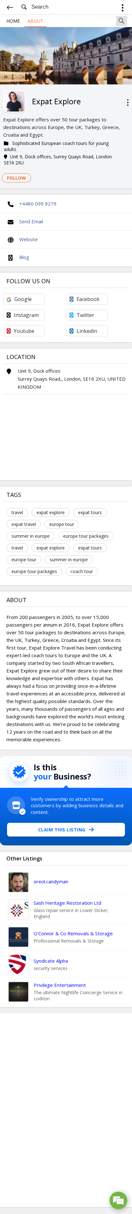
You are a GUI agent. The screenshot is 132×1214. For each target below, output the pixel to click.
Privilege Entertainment (60, 985)
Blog (24, 257)
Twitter (85, 315)
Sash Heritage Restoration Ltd (67, 903)
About (35, 21)
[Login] (122, 8)
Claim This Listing (62, 830)
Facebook (88, 299)
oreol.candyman (51, 881)
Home (13, 21)
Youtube (24, 330)
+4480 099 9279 (37, 203)
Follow (16, 178)
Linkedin (87, 330)
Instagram (26, 315)
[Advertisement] (66, 1110)
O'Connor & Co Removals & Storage (73, 933)
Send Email (31, 221)
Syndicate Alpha (51, 961)
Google (23, 299)
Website (28, 239)
